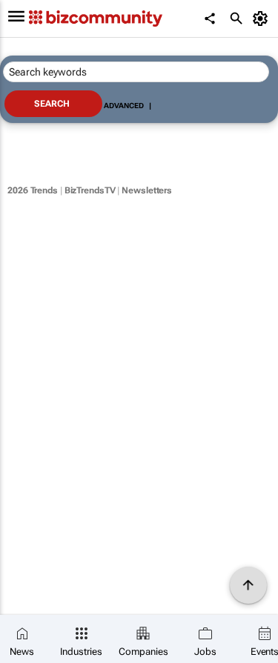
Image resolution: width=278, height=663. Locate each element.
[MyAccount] (262, 18)
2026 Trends (32, 190)
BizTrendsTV (90, 190)
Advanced (124, 105)
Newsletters (147, 190)
